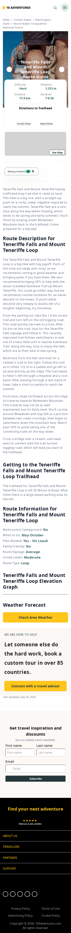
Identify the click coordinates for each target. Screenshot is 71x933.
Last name (44, 746)
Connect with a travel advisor (35, 686)
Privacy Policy (20, 909)
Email (9, 762)
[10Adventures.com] (16, 7)
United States (22, 19)
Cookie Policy (51, 916)
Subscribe (35, 778)
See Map (57, 152)
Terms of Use (51, 909)
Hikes (6, 19)
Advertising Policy (20, 916)
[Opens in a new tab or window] (5, 894)
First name (13, 746)
